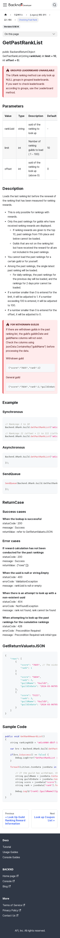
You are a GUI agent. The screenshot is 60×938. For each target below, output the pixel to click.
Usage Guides (10, 852)
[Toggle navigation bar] (5, 4)
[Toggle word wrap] (45, 387)
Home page (9, 876)
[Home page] (6, 14)
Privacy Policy (10, 910)
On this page (12, 34)
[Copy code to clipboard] (51, 368)
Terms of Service (12, 905)
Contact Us (9, 915)
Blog (5, 886)
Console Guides (11, 857)
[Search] (54, 5)
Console (7, 881)
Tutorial (7, 846)
